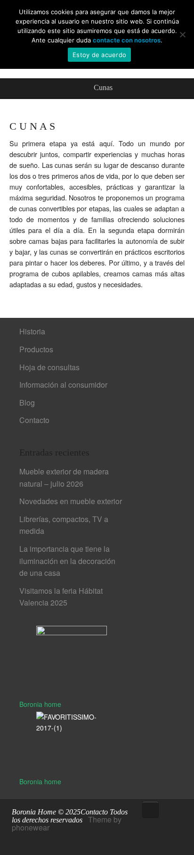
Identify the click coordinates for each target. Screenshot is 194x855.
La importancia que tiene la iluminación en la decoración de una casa (67, 560)
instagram (61, 841)
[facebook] (19, 841)
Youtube (47, 841)
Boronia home (40, 704)
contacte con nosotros (127, 40)
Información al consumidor (63, 384)
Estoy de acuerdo (99, 54)
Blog (27, 402)
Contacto (34, 420)
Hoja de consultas (49, 367)
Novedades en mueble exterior (70, 501)
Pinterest (33, 841)
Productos (36, 349)
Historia (32, 331)
